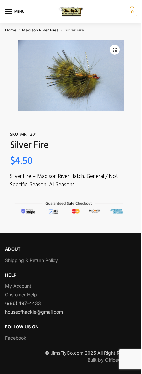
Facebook (15, 338)
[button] (115, 50)
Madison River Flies (40, 30)
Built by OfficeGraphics (112, 360)
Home (10, 30)
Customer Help (21, 294)
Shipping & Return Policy (31, 260)
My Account (18, 286)
